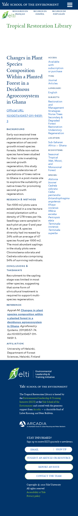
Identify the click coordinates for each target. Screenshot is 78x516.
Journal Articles (53, 82)
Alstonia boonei (53, 181)
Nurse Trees (55, 114)
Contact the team (49, 476)
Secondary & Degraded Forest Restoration (55, 122)
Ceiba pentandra (54, 193)
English (52, 92)
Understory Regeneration (56, 132)
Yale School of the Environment (11, 4)
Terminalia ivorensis (54, 225)
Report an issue (48, 466)
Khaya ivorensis (53, 206)
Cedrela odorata (53, 187)
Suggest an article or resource (49, 457)
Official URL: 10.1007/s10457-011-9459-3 (25, 116)
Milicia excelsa (52, 213)
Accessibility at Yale (36, 492)
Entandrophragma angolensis (58, 200)
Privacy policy (33, 496)
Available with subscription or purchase (55, 66)
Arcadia (37, 409)
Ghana (62, 145)
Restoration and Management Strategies (56, 106)
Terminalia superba (54, 232)
